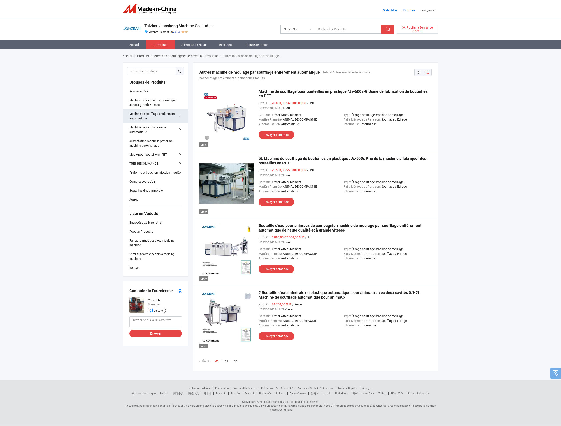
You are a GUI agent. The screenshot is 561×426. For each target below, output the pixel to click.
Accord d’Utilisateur (244, 388)
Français (221, 393)
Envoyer (155, 333)
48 (236, 360)
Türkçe (382, 393)
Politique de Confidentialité (277, 388)
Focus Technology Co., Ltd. (278, 401)
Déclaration (222, 388)
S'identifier (390, 10)
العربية (326, 393)
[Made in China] (151, 9)
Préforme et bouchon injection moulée (155, 172)
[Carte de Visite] (180, 291)
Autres (133, 199)
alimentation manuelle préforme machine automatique (150, 143)
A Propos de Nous (193, 45)
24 (217, 360)
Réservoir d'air (138, 91)
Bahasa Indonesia (418, 393)
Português (265, 393)
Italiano (280, 393)
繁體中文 (193, 393)
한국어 (315, 393)
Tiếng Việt (397, 393)
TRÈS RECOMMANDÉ (143, 163)
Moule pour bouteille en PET (148, 154)
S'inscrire (409, 10)
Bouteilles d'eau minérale (146, 190)
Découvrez (226, 45)
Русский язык (298, 393)
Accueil (134, 45)
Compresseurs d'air (142, 181)
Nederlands (342, 393)
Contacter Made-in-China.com (315, 388)
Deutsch (250, 393)
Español (235, 393)
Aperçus (367, 388)
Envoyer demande (276, 135)
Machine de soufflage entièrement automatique (152, 116)
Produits (162, 45)
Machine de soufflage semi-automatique (147, 129)
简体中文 (178, 393)
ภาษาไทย (368, 393)
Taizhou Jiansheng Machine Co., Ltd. (176, 25)
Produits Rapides (347, 388)
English (164, 393)
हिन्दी (355, 393)
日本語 (207, 393)
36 (226, 360)
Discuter (158, 310)
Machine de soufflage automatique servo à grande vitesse (152, 102)
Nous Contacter (257, 45)
